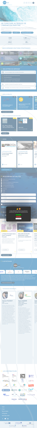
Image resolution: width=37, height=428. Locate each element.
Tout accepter (18, 214)
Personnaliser (18, 218)
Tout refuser (18, 216)
